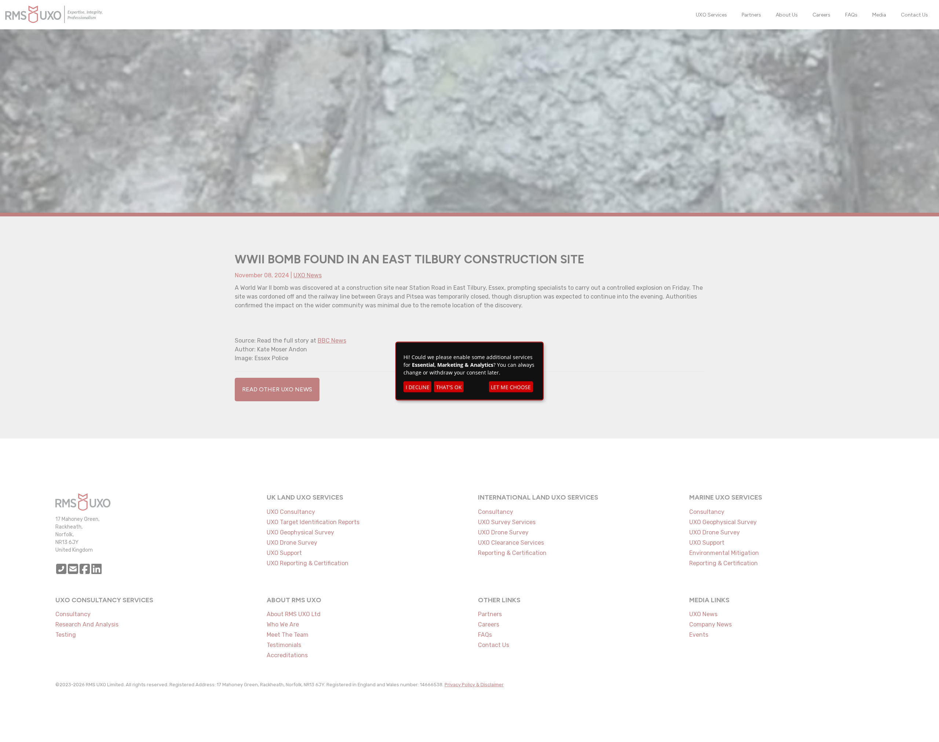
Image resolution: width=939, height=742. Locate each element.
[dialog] (469, 371)
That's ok (449, 386)
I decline (418, 386)
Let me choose (511, 386)
